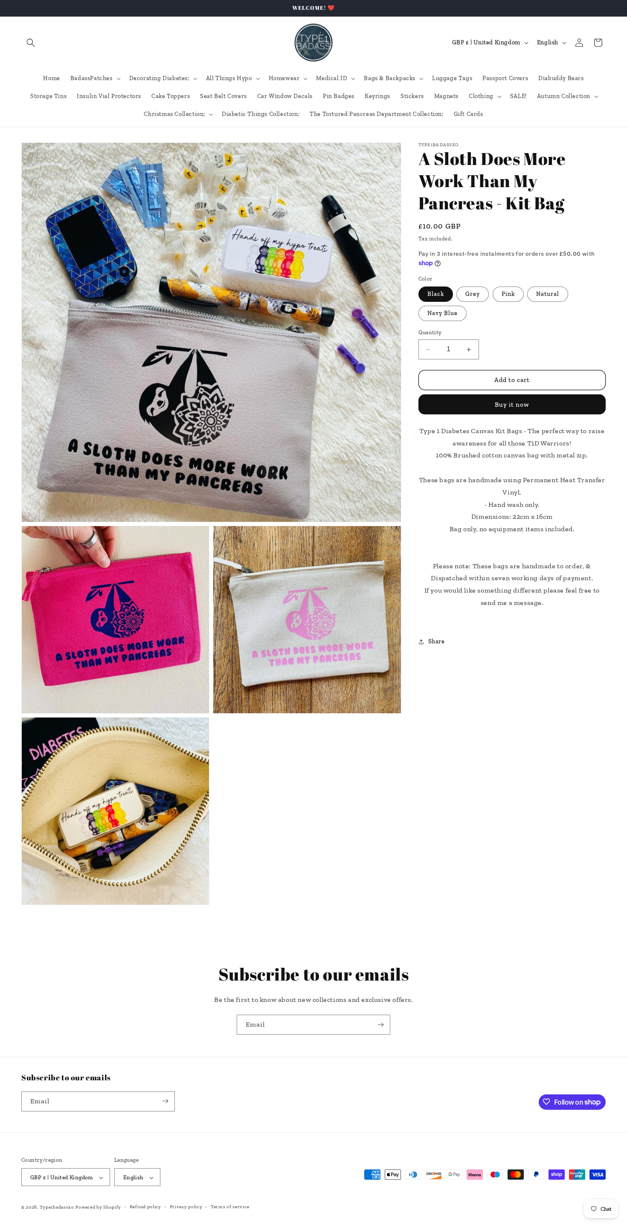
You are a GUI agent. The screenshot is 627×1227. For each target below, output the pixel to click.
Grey (472, 294)
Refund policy (145, 1207)
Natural (547, 294)
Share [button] (436, 641)
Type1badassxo (57, 1207)
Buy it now (512, 404)
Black (435, 294)
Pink (508, 294)
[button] (30, 42)
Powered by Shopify (98, 1207)
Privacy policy (186, 1207)
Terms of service (230, 1207)
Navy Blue (442, 313)
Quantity (430, 333)
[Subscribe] (380, 1025)
